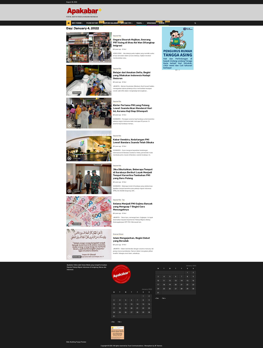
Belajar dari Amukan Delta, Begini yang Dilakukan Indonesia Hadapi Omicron (131, 75)
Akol (125, 49)
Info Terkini (76, 23)
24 (114, 312)
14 (137, 304)
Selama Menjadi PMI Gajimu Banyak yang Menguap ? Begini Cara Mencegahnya (132, 206)
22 (143, 308)
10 (114, 304)
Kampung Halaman (110, 23)
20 (131, 308)
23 (149, 308)
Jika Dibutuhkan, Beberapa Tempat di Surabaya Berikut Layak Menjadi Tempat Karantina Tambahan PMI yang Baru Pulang (133, 174)
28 (137, 312)
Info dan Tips (126, 23)
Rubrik (162, 23)
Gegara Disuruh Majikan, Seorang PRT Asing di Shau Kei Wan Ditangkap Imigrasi (134, 42)
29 (143, 312)
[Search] (195, 23)
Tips (123, 200)
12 (125, 304)
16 (149, 304)
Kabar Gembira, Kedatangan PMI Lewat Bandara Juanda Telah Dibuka (133, 141)
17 (114, 308)
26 (125, 312)
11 (120, 304)
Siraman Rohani (118, 234)
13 (131, 304)
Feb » (120, 322)
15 (143, 304)
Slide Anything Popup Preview (76, 342)
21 (137, 308)
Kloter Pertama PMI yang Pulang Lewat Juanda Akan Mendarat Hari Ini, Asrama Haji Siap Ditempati (132, 108)
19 (125, 308)
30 (149, 312)
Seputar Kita (117, 36)
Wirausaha (151, 23)
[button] (176, 70)
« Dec (113, 322)
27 (131, 312)
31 (114, 316)
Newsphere (148, 346)
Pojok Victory (93, 23)
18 (120, 308)
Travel (139, 23)
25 (120, 312)
